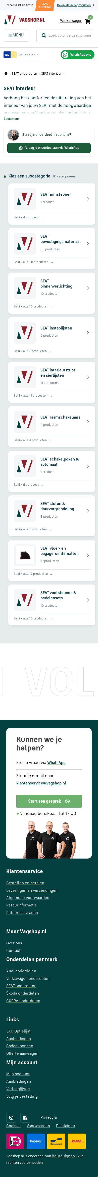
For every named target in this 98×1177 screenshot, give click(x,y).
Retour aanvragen (22, 913)
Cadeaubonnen (19, 1046)
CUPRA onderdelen (23, 1001)
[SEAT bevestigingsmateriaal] (52, 248)
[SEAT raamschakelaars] (52, 426)
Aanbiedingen (18, 1039)
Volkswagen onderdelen (28, 979)
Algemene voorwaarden (27, 898)
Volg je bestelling (22, 1097)
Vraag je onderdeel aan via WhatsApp (52, 147)
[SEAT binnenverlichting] (52, 293)
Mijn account (18, 1074)
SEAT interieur (51, 73)
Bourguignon (63, 1156)
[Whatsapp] (49, 801)
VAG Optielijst (18, 1031)
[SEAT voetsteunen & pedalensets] (52, 605)
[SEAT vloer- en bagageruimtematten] (52, 560)
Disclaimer (65, 1126)
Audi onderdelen (21, 971)
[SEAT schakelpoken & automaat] (52, 471)
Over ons (14, 943)
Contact (13, 951)
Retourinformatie (21, 905)
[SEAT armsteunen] (52, 204)
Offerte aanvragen (22, 1054)
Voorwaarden (38, 1126)
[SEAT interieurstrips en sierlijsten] (52, 382)
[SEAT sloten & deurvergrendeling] (52, 516)
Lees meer (11, 119)
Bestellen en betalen (25, 883)
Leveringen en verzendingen (32, 891)
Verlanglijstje (18, 1089)
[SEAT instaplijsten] (52, 337)
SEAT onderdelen (24, 73)
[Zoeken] (42, 36)
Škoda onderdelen (22, 994)
